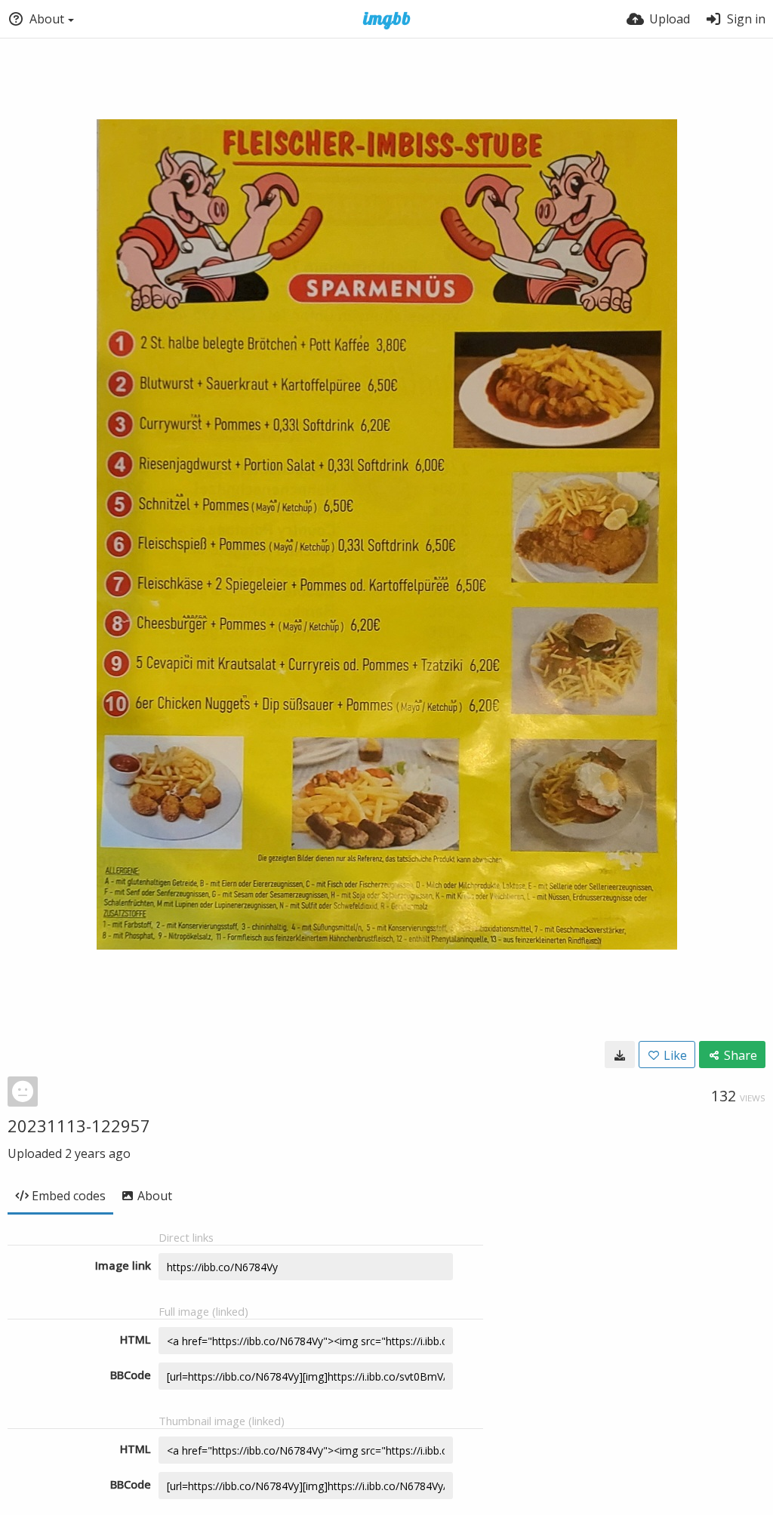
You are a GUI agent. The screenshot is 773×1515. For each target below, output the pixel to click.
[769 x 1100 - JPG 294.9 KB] (620, 1054)
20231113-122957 (79, 1125)
